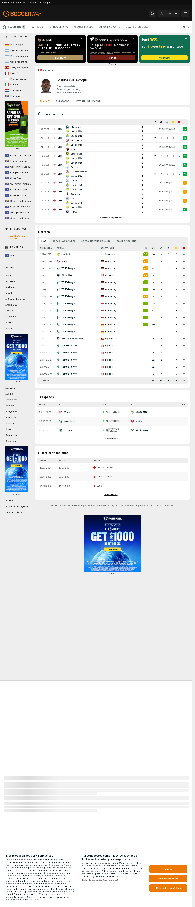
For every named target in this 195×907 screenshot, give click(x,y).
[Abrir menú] (185, 13)
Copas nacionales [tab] (63, 241)
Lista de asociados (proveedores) (100, 880)
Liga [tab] (43, 241)
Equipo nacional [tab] (127, 241)
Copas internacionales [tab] (96, 241)
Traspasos (62, 101)
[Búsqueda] (152, 13)
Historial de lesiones (88, 101)
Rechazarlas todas (168, 878)
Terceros (34, 899)
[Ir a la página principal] (29, 14)
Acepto (168, 869)
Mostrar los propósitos (168, 888)
